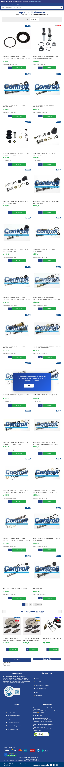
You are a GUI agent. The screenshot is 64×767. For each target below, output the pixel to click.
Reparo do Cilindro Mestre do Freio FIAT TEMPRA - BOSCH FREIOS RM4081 (45, 57)
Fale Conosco (47, 704)
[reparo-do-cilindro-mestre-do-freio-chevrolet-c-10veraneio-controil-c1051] (47, 136)
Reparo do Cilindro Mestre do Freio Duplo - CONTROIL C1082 (46, 202)
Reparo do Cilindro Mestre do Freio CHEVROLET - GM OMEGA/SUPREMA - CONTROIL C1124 (16, 58)
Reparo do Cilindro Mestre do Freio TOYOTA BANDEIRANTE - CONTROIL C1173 (16, 395)
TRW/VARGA (7, 665)
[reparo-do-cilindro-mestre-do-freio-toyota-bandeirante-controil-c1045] (17, 136)
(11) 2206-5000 (38, 715)
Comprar (19, 68)
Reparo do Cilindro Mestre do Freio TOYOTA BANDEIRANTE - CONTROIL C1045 (16, 154)
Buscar (61, 7)
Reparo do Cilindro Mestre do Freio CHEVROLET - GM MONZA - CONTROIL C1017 (45, 491)
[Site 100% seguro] (10, 756)
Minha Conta (11, 712)
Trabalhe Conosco (41, 689)
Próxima (39, 604)
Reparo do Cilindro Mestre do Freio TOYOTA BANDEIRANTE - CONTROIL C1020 (16, 443)
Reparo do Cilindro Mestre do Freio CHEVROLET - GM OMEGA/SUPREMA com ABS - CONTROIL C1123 (46, 299)
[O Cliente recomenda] (17, 692)
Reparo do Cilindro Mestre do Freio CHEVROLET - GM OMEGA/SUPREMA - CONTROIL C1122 (16, 299)
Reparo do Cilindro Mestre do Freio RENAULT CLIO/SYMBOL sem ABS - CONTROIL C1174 (16, 491)
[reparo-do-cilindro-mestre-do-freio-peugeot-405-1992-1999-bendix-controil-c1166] (47, 329)
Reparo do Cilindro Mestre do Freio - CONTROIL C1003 (14, 106)
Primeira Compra (13, 729)
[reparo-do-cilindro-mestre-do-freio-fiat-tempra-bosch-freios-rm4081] (47, 39)
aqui (38, 712)
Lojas (37, 678)
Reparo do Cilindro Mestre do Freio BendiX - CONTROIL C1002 (47, 539)
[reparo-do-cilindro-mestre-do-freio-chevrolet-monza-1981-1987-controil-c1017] (47, 473)
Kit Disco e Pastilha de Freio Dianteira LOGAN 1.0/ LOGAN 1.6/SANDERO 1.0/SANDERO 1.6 (11, 640)
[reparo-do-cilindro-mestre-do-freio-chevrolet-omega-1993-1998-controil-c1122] (17, 280)
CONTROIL (6, 664)
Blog (37, 692)
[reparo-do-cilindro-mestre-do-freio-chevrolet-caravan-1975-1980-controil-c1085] (47, 570)
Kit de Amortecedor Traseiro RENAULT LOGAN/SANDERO (52, 639)
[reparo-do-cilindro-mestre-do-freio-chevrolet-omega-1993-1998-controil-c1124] (17, 39)
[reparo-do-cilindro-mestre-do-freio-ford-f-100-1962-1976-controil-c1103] (17, 232)
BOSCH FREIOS (7, 662)
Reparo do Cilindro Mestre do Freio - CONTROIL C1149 (14, 347)
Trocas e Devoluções (14, 722)
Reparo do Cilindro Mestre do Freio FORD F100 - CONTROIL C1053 (15, 202)
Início (17, 14)
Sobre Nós (39, 682)
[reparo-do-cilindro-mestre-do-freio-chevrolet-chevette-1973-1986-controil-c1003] (17, 88)
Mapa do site (39, 695)
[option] (12, 633)
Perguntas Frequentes (14, 726)
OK (29, 386)
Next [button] (60, 611)
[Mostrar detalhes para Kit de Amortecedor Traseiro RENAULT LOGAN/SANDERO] (52, 626)
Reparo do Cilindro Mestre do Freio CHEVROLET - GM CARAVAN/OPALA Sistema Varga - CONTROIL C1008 (15, 588)
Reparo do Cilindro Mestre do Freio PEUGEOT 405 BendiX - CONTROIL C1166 (47, 347)
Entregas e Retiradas (14, 715)
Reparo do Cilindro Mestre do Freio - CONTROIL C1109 (44, 250)
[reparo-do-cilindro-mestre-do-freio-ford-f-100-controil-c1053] (17, 184)
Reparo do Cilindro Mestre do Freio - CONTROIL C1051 (44, 154)
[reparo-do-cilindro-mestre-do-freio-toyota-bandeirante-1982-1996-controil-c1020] (17, 425)
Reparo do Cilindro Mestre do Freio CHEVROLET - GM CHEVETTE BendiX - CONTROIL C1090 (16, 540)
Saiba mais (37, 386)
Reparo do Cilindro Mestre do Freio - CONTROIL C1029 (44, 106)
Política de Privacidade (42, 685)
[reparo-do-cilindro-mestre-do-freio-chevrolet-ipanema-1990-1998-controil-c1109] (47, 232)
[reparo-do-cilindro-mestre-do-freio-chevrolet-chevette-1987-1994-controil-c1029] (47, 88)
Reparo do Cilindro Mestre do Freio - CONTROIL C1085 (44, 588)
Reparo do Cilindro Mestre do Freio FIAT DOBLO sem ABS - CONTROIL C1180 (45, 395)
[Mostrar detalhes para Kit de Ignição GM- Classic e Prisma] (32, 626)
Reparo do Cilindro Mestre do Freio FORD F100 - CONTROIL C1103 (15, 250)
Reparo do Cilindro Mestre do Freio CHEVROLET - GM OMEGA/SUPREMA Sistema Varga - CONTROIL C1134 (45, 444)
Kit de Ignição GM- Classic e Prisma (31, 639)
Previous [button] (4, 611)
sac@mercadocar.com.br (41, 718)
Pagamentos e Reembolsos (16, 719)
